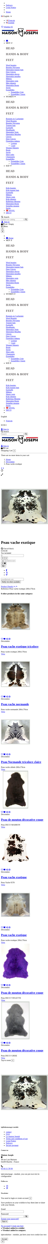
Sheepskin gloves (12, 74)
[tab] (24, 586)
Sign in (6, 429)
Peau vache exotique (14, 877)
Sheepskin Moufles (13, 134)
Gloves (8, 137)
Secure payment (12, 1145)
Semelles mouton (12, 206)
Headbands (10, 130)
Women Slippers (12, 148)
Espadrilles (10, 90)
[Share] (6, 570)
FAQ (8, 1134)
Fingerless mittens (13, 141)
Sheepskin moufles (13, 76)
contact (8, 1132)
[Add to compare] (3, 566)
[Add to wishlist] (4, 563)
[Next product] (3, 468)
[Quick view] (9, 639)
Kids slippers (11, 199)
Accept (4, 1239)
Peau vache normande (15, 704)
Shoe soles (10, 155)
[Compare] (7, 639)
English (11, 23)
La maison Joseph (13, 1136)
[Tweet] (7, 573)
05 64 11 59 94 (7, 1168)
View (3, 654)
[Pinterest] (6, 575)
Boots (8, 150)
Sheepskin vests (12, 81)
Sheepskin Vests (12, 132)
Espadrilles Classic (18, 94)
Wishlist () (8, 27)
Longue (14, 143)
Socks (8, 88)
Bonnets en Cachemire (15, 119)
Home (8, 12)
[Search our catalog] (26, 219)
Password (4, 1214)
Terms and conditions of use (17, 1139)
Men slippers (11, 83)
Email (3, 1209)
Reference (5, 589)
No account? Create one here (12, 1226)
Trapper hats (11, 125)
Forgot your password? (10, 1219)
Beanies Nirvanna (13, 67)
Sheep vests (10, 197)
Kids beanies (11, 188)
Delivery (9, 5)
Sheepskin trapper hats (14, 70)
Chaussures (10, 157)
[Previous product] (2, 468)
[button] (9, 43)
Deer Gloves (11, 72)
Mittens (9, 79)
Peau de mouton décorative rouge (22, 819)
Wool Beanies (11, 121)
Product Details (7, 586)
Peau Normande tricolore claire (21, 762)
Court (13, 146)
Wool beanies (11, 65)
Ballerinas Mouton (13, 201)
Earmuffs (9, 128)
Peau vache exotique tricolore (20, 646)
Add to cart (11, 561)
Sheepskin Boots (12, 85)
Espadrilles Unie (17, 92)
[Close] (2, 231)
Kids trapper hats (12, 190)
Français (11, 20)
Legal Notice (11, 7)
